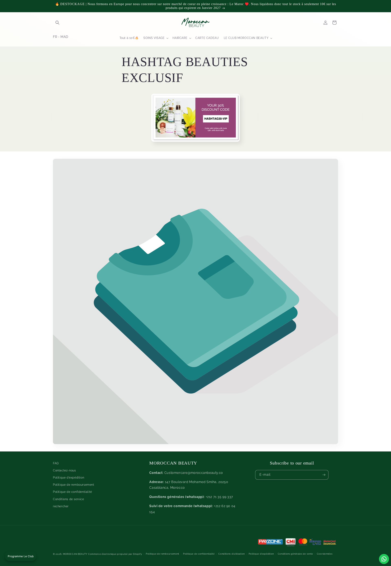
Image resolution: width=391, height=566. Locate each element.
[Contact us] (384, 559)
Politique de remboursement (73, 485)
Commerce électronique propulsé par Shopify (115, 554)
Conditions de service (68, 499)
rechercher (61, 506)
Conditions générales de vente (295, 554)
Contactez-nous (64, 470)
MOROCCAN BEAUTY (75, 554)
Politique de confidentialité (72, 492)
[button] (57, 22)
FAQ (56, 463)
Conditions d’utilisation (231, 554)
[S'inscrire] (323, 475)
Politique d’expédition (68, 477)
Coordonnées (325, 554)
